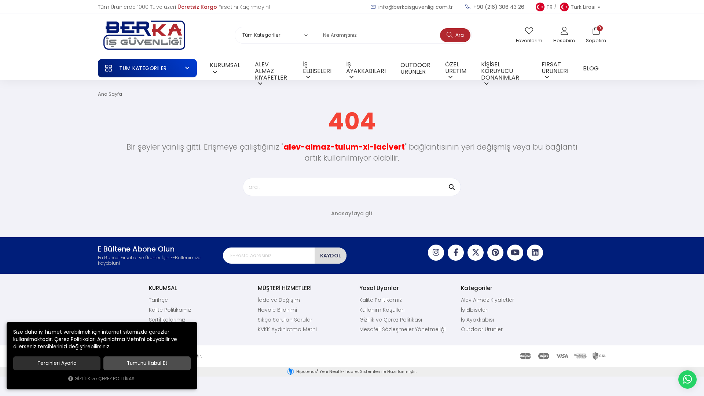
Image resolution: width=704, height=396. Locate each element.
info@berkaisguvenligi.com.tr (415, 7)
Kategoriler (476, 288)
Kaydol (330, 255)
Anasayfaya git (352, 213)
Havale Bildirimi (277, 309)
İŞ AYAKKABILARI (366, 67)
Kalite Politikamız (170, 309)
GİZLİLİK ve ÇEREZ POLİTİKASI (105, 378)
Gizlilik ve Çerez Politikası (390, 319)
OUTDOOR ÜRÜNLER (415, 68)
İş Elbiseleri (474, 309)
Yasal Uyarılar (379, 288)
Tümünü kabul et (147, 363)
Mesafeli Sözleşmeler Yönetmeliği (402, 329)
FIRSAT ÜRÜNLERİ (555, 67)
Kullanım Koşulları (381, 309)
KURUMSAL (225, 65)
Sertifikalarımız (167, 319)
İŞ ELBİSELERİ (317, 67)
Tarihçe (158, 299)
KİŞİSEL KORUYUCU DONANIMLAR (500, 69)
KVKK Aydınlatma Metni (287, 329)
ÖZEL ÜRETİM (455, 67)
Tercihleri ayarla (57, 363)
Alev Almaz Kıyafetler (487, 299)
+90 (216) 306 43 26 (498, 7)
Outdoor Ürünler (482, 329)
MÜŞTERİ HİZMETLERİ (285, 288)
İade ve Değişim (279, 299)
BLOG (591, 68)
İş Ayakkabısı (477, 319)
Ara (459, 35)
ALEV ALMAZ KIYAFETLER (271, 69)
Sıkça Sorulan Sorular (285, 319)
